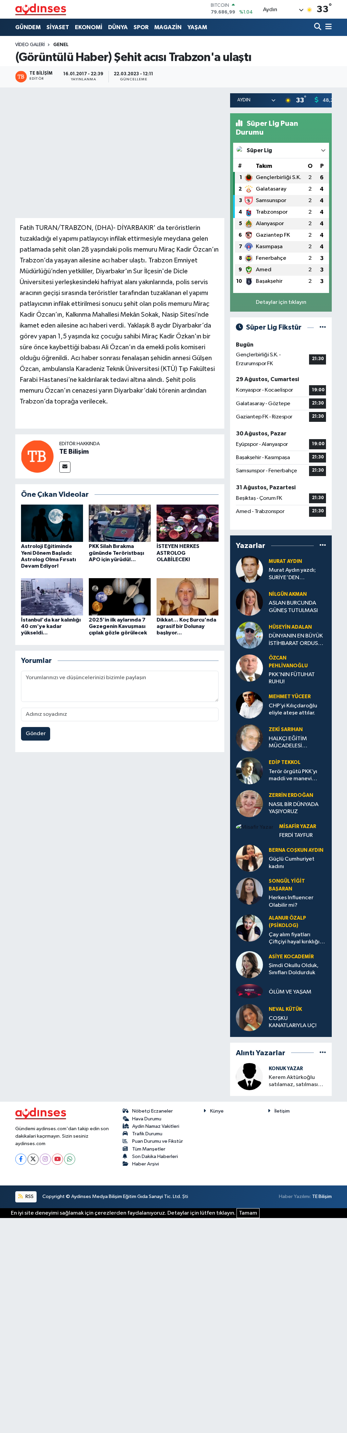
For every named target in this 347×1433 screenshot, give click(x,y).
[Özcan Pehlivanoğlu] (249, 668)
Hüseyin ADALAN (290, 627)
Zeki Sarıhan (286, 729)
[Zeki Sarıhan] (249, 738)
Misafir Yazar (297, 826)
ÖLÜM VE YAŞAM (290, 992)
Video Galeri (30, 44)
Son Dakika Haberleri (155, 1156)
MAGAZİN (168, 27)
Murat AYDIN (285, 561)
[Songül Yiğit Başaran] (249, 891)
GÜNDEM (28, 27)
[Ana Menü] (327, 27)
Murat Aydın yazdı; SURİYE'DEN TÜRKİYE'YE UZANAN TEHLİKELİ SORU (296, 574)
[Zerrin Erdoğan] (249, 803)
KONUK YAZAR (286, 1068)
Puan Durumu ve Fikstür (157, 1141)
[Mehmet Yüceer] (249, 705)
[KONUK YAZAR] (249, 1076)
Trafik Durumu (147, 1133)
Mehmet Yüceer (290, 696)
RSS (29, 1196)
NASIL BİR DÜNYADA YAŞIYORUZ (294, 808)
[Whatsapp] (69, 1159)
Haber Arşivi (145, 1163)
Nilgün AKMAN (288, 594)
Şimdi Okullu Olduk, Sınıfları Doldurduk (294, 969)
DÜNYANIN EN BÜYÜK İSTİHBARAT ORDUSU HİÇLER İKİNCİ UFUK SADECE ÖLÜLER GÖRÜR (296, 640)
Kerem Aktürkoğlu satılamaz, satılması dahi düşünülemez (293, 1081)
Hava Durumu (146, 1118)
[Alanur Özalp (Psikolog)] (249, 928)
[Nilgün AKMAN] (249, 602)
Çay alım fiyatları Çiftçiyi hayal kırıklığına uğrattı (297, 939)
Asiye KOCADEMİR (291, 956)
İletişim (282, 1111)
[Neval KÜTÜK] (249, 1017)
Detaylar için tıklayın (281, 302)
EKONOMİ (88, 27)
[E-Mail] (64, 467)
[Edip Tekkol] (249, 770)
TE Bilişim (74, 451)
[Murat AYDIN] (249, 569)
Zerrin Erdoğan (291, 795)
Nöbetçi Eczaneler (152, 1111)
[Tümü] (323, 545)
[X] (33, 1159)
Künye (217, 1111)
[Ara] (318, 27)
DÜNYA (118, 27)
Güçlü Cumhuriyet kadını (291, 862)
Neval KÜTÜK (285, 1009)
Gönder (36, 734)
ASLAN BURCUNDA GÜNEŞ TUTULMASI (293, 606)
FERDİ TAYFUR (296, 835)
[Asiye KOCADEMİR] (249, 964)
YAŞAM (197, 27)
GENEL (60, 44)
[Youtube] (57, 1159)
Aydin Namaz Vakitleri (155, 1126)
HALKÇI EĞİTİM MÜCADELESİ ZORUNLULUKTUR (291, 743)
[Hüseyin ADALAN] (249, 635)
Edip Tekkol (285, 762)
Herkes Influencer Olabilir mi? (291, 901)
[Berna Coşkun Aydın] (249, 858)
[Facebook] (20, 1159)
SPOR (141, 27)
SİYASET (57, 27)
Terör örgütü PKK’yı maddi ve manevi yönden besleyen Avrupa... (293, 776)
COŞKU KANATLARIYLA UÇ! (293, 1022)
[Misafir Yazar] (254, 827)
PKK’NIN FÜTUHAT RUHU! (292, 678)
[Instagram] (45, 1159)
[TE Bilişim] (37, 456)
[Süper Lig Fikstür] (323, 327)
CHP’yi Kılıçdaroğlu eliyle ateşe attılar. (293, 709)
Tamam (248, 1213)
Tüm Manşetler (148, 1149)
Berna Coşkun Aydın (296, 850)
